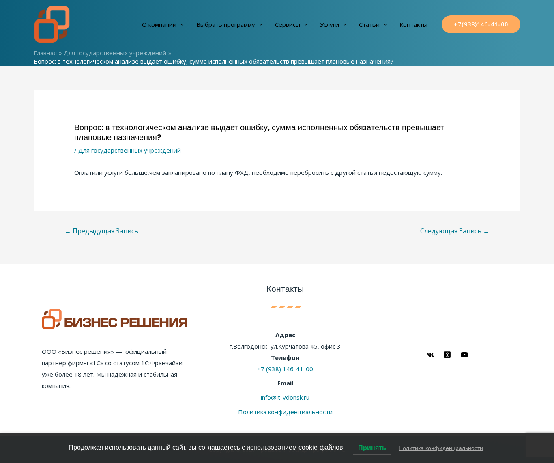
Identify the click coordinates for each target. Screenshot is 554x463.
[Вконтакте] (430, 354)
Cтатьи (369, 24)
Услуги (329, 24)
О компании (159, 24)
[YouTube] (464, 354)
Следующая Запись (455, 230)
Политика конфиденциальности (285, 412)
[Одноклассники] (447, 354)
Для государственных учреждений (129, 150)
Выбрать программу (225, 24)
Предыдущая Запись (101, 230)
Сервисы (287, 24)
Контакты (413, 24)
